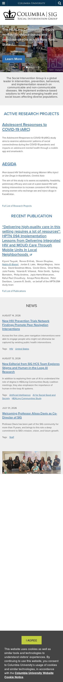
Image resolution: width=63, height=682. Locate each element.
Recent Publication (31, 216)
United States (22, 349)
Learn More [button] (13, 59)
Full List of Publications (14, 291)
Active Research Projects (31, 113)
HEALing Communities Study (26, 398)
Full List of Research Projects (17, 206)
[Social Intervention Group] (31, 15)
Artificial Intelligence (20, 395)
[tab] (24, 67)
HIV (11, 349)
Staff (11, 437)
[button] (3, 3)
